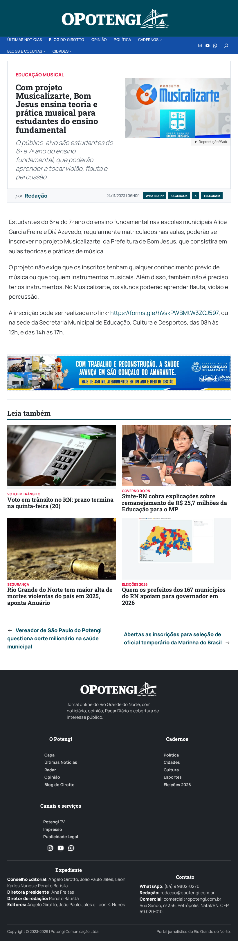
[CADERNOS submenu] (161, 40)
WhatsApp (155, 195)
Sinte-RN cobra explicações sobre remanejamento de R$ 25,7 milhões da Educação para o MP (174, 502)
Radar (50, 769)
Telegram (211, 195)
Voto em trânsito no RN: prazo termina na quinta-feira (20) (60, 503)
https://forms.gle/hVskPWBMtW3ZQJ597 (164, 313)
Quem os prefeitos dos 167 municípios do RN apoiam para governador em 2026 (174, 596)
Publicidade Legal (60, 836)
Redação (36, 195)
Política (171, 755)
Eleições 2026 (177, 784)
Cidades (172, 762)
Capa (49, 755)
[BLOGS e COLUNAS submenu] (44, 51)
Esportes (173, 777)
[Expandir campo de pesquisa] (226, 45)
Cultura (171, 769)
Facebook (179, 195)
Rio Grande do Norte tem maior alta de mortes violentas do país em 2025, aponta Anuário (60, 596)
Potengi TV (54, 822)
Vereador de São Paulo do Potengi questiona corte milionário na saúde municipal (54, 638)
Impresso (52, 829)
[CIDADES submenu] (70, 51)
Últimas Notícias (60, 762)
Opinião (52, 777)
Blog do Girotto (59, 784)
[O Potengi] (115, 18)
